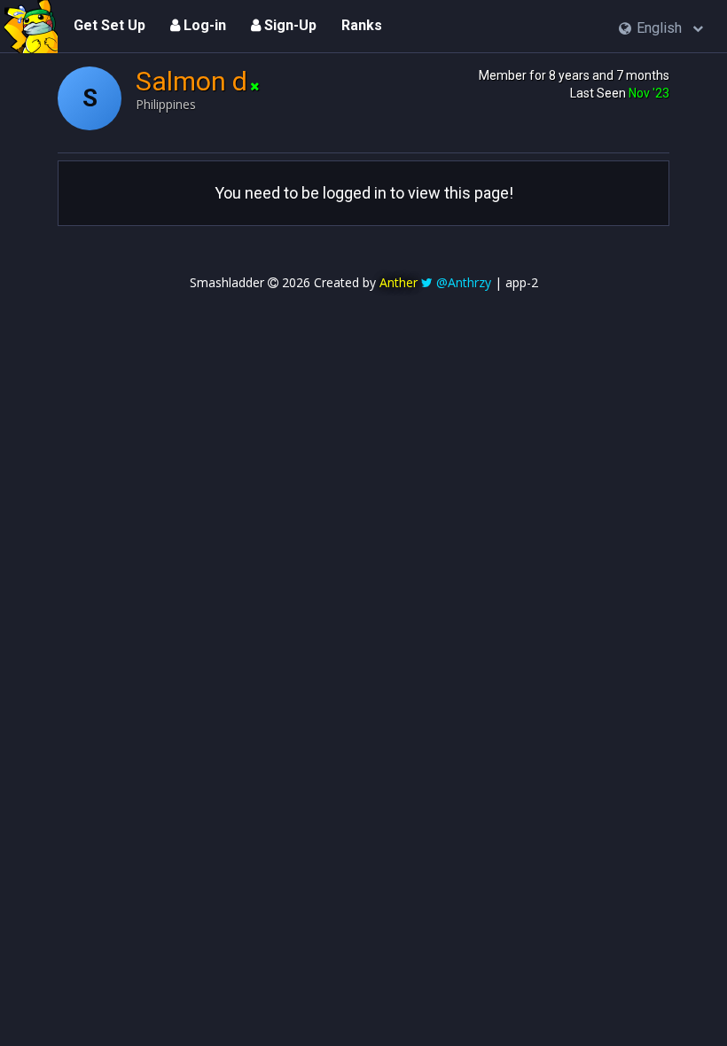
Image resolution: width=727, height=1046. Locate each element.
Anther (398, 282)
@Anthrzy (464, 282)
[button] (661, 28)
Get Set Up (109, 25)
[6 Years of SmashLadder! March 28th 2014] (31, 26)
